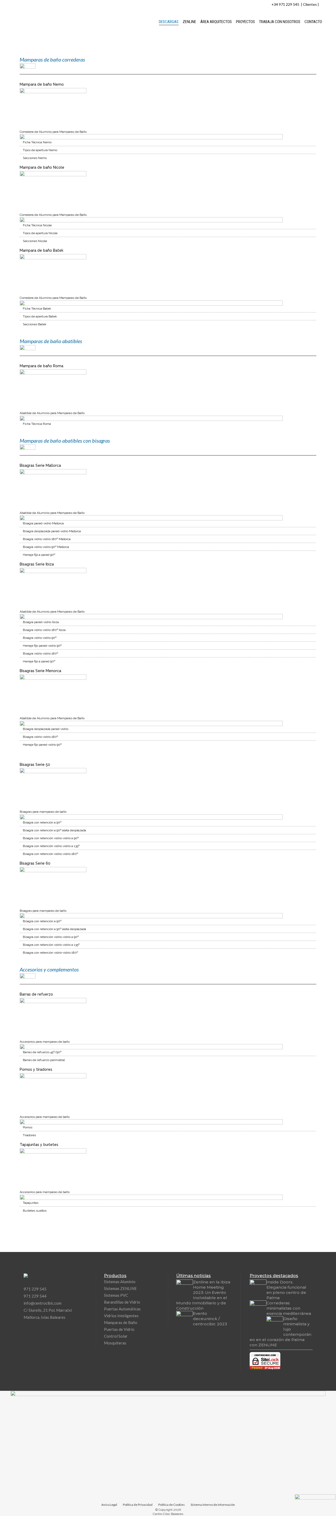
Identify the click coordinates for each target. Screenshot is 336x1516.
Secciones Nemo (35, 158)
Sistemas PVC (116, 1295)
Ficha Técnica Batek (37, 308)
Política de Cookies (171, 1505)
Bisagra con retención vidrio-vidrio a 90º (51, 838)
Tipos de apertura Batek (40, 316)
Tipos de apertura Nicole (40, 233)
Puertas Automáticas (122, 1309)
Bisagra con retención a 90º (42, 822)
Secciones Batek (34, 324)
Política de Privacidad (138, 1505)
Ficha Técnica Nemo (37, 142)
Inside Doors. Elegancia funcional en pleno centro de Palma (286, 1289)
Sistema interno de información (213, 1505)
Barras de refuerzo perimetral (44, 1060)
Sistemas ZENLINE (120, 1288)
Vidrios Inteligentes (121, 1316)
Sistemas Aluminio (119, 1281)
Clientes (310, 4)
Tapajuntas (30, 1203)
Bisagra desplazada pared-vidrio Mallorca (52, 531)
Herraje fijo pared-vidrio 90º (42, 645)
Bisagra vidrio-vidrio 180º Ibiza (44, 630)
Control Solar (116, 1336)
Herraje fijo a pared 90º (39, 555)
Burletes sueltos (34, 1210)
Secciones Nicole (35, 241)
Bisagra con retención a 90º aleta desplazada (54, 830)
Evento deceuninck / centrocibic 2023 (210, 1318)
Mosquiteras (115, 1343)
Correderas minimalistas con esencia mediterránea (288, 1308)
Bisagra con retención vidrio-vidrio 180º (50, 854)
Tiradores (29, 1135)
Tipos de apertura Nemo (40, 150)
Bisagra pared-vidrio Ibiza (41, 622)
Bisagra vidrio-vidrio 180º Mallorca (47, 539)
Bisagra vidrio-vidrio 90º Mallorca (46, 547)
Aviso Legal (109, 1505)
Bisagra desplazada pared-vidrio (45, 729)
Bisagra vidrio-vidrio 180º (40, 653)
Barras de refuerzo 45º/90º (42, 1052)
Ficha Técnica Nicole (37, 225)
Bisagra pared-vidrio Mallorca (43, 523)
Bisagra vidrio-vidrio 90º (39, 638)
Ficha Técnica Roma (37, 424)
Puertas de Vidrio (119, 1329)
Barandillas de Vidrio (122, 1302)
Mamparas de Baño (120, 1322)
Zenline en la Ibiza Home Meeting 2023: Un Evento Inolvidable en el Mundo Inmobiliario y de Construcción (203, 1295)
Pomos (27, 1127)
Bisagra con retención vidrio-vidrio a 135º (51, 846)
